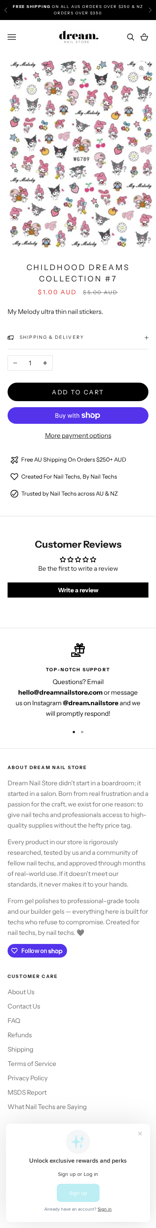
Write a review (78, 590)
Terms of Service (32, 1063)
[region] (78, 681)
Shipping (20, 1049)
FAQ (14, 1020)
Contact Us (24, 1006)
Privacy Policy (28, 1078)
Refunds (20, 1035)
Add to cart (78, 392)
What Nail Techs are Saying (47, 1107)
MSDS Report (27, 1092)
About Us (21, 992)
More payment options (78, 435)
